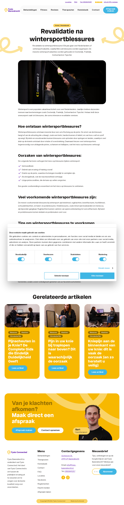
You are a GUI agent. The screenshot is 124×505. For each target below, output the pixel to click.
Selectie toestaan (61, 276)
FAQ (75, 2)
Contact (96, 10)
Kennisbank (83, 10)
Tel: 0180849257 (86, 2)
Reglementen (43, 484)
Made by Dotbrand (77, 501)
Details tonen (104, 268)
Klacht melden (44, 488)
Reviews (54, 10)
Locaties (68, 2)
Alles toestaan (97, 276)
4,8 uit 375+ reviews (111, 2)
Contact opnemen (50, 430)
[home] (12, 10)
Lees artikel (17, 368)
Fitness (43, 10)
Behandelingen (30, 10)
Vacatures (42, 480)
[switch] (48, 259)
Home (57, 25)
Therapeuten (68, 10)
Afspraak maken (110, 10)
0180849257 (70, 471)
